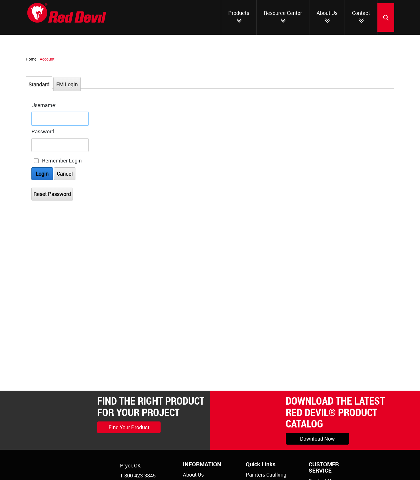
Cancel (65, 173)
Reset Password (52, 193)
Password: (43, 131)
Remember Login (62, 160)
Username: (44, 105)
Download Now (317, 438)
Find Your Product (129, 427)
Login (42, 173)
